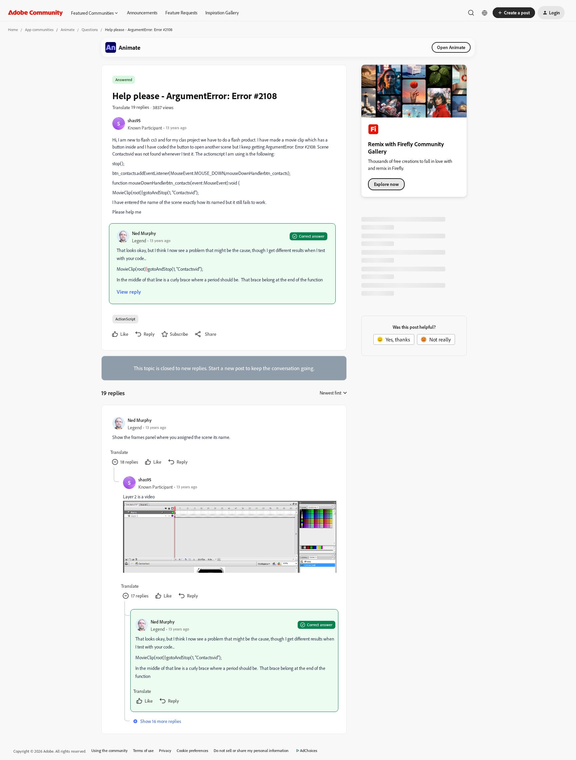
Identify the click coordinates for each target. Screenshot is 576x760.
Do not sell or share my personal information (251, 750)
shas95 (134, 120)
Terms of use (143, 750)
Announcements (142, 12)
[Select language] (484, 12)
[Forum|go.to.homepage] (35, 12)
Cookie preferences (192, 750)
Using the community (109, 750)
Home (13, 29)
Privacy (165, 750)
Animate (68, 29)
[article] (223, 441)
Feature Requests (181, 12)
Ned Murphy (144, 233)
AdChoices (308, 750)
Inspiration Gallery (222, 12)
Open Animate (451, 47)
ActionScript (125, 318)
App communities (39, 29)
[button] (514, 12)
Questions (90, 29)
